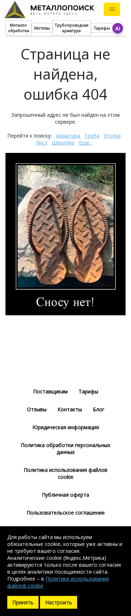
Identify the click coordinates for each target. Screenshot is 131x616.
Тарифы (102, 28)
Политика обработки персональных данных (65, 448)
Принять (22, 602)
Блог (98, 409)
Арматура (69, 135)
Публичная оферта (65, 494)
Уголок (112, 135)
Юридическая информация (65, 427)
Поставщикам (50, 391)
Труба (91, 135)
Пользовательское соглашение (66, 512)
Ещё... (85, 142)
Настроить (58, 602)
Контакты (69, 409)
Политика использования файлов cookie (65, 473)
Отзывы (37, 409)
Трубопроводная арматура (71, 27)
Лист (42, 142)
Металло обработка (18, 27)
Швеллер (63, 142)
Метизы (42, 28)
